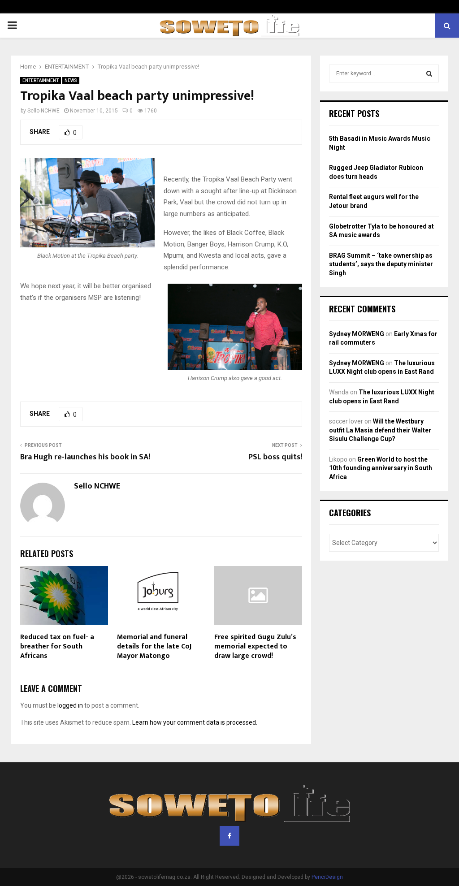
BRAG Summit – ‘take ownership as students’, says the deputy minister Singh (381, 264)
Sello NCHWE (43, 111)
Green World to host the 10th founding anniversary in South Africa (380, 468)
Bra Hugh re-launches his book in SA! (85, 457)
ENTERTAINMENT (40, 80)
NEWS (71, 80)
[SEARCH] (429, 73)
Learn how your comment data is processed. (194, 722)
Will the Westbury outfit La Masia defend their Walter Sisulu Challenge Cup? (380, 430)
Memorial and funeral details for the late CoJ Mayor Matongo (154, 646)
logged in (70, 705)
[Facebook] (229, 836)
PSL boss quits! (275, 457)
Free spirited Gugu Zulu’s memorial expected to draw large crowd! (255, 646)
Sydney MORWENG (356, 333)
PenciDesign (327, 877)
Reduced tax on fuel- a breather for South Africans (57, 646)
